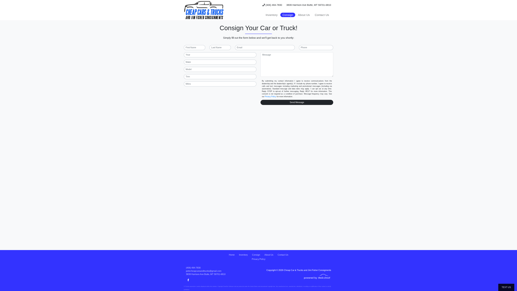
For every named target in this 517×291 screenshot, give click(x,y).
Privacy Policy (270, 97)
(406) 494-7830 (273, 5)
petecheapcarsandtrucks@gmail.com (203, 271)
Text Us (506, 287)
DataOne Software (228, 286)
